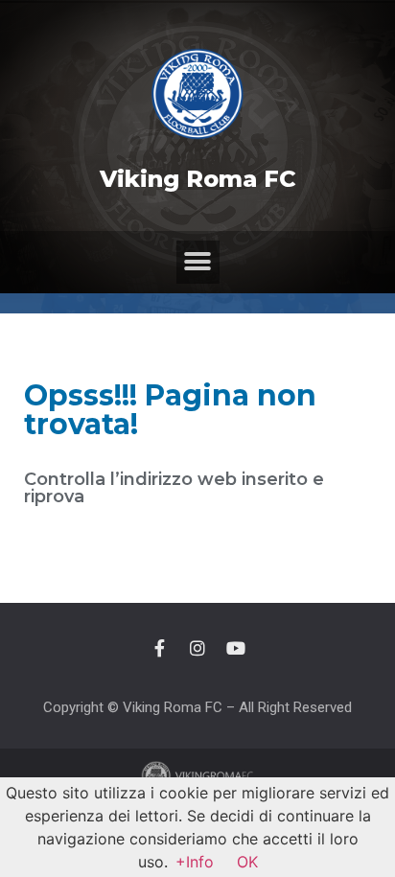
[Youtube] (236, 648)
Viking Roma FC (198, 179)
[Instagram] (197, 648)
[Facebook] (159, 648)
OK (247, 861)
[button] (198, 262)
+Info (194, 861)
